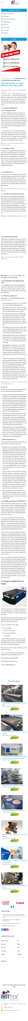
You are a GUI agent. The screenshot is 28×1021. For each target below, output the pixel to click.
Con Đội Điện (4, 33)
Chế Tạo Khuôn (5, 16)
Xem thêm (14, 709)
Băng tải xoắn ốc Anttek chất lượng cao (13, 785)
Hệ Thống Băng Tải (6, 22)
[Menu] (2, 2)
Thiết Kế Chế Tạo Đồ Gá (7, 13)
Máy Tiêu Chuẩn (5, 27)
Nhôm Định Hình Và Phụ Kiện (8, 19)
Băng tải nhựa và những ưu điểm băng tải (14, 810)
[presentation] (11, 906)
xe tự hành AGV (9, 93)
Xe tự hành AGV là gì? (12, 275)
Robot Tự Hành (5, 30)
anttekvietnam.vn (10, 664)
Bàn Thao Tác (4, 24)
